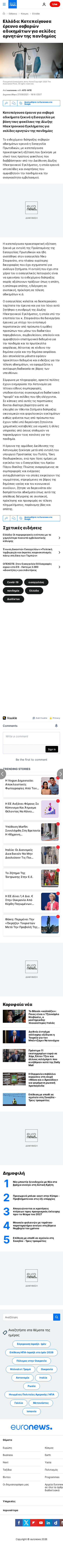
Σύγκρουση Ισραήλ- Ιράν (31, 1343)
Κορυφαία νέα (17, 1004)
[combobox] (31, 1317)
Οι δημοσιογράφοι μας (16, 1484)
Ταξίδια (7, 1469)
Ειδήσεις (13, 14)
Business (8, 1454)
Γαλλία (19, 1402)
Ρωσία (32, 1385)
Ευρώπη (7, 1447)
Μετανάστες (41, 1402)
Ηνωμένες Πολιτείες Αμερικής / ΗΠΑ (31, 1394)
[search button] (56, 1317)
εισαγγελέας (36, 581)
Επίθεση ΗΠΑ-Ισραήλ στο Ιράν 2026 (31, 1352)
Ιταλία (43, 1377)
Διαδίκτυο (13, 598)
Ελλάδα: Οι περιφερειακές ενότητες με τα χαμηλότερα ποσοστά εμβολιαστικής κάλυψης (27, 537)
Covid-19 (12, 581)
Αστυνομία (22, 1377)
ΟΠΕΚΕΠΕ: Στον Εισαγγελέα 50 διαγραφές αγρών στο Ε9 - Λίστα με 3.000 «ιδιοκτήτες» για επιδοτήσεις (27, 567)
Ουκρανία (47, 1369)
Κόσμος (24, 14)
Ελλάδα (36, 14)
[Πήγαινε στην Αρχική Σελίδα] (12, 4)
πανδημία (13, 590)
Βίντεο (6, 1477)
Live (54, 4)
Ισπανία (31, 1411)
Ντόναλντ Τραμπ (20, 1369)
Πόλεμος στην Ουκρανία (31, 1360)
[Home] (4, 13)
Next (5, 1462)
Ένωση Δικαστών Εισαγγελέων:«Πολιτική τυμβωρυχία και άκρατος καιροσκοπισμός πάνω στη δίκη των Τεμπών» (27, 552)
